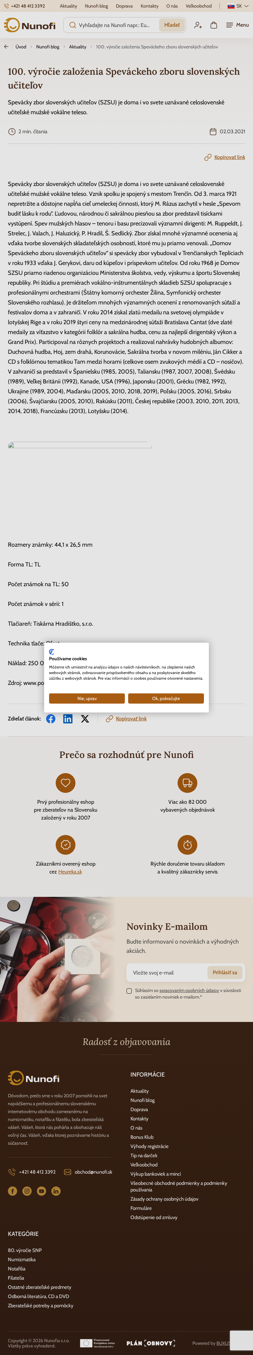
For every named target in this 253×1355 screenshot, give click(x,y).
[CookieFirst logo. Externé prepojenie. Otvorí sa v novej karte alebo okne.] (51, 652)
